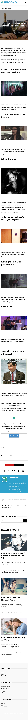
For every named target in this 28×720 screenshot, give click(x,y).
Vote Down (20, 465)
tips (24, 455)
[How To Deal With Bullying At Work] (14, 626)
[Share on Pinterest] (18, 471)
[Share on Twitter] (8, 471)
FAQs (2, 672)
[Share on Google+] (14, 471)
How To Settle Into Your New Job (11, 613)
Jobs (2, 674)
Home (2, 8)
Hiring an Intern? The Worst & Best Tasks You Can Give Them (12, 572)
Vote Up (10, 465)
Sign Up (3, 703)
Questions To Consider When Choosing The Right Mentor (10, 646)
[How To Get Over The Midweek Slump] (14, 586)
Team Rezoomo (13, 477)
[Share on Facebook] (4, 471)
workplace (4, 457)
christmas (12, 455)
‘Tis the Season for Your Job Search (16, 499)
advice (6, 455)
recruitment (19, 455)
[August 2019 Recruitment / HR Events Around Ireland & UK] (14, 542)
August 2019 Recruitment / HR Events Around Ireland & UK (13, 555)
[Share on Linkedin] (23, 471)
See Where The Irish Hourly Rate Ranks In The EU (10, 506)
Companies (4, 675)
